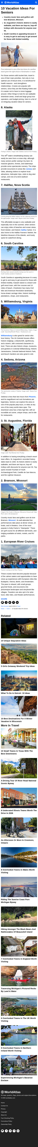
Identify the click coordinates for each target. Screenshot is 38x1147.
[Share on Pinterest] (13, 602)
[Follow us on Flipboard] (2, 1130)
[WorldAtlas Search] (36, 2)
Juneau (29, 169)
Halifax (24, 230)
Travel (18, 606)
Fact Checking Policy (7, 1118)
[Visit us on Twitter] (10, 1130)
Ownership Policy (6, 1124)
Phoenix (32, 397)
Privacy (3, 1109)
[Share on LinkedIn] (17, 602)
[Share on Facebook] (6, 602)
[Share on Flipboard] (2, 602)
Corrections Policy (6, 1121)
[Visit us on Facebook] (6, 1130)
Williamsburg (6, 336)
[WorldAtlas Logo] (12, 2)
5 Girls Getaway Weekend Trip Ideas (18, 666)
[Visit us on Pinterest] (14, 1130)
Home (3, 1102)
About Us (4, 1115)
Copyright (4, 1112)
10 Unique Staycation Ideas (13, 641)
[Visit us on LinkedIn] (18, 1130)
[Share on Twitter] (9, 602)
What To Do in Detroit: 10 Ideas (15, 693)
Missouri (12, 520)
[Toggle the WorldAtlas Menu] (2, 2)
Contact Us (4, 1105)
